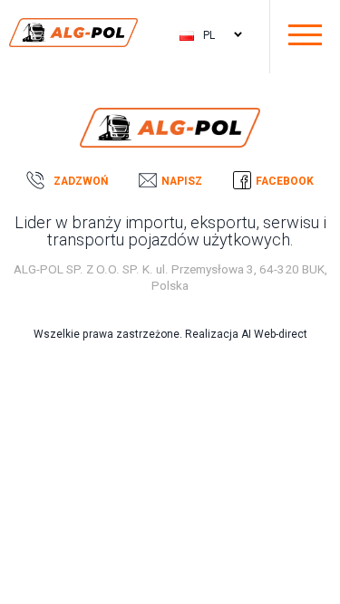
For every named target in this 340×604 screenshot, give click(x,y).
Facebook (285, 181)
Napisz (181, 181)
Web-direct (280, 334)
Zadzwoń (80, 181)
